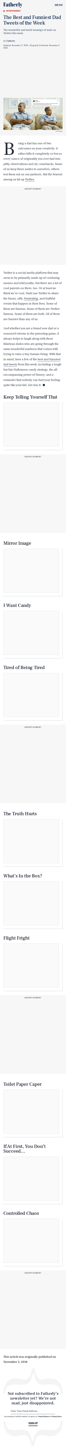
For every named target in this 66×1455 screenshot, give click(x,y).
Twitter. (30, 179)
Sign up (33, 1423)
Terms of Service (43, 1416)
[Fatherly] (12, 5)
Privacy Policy (57, 1416)
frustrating (31, 298)
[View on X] (31, 424)
